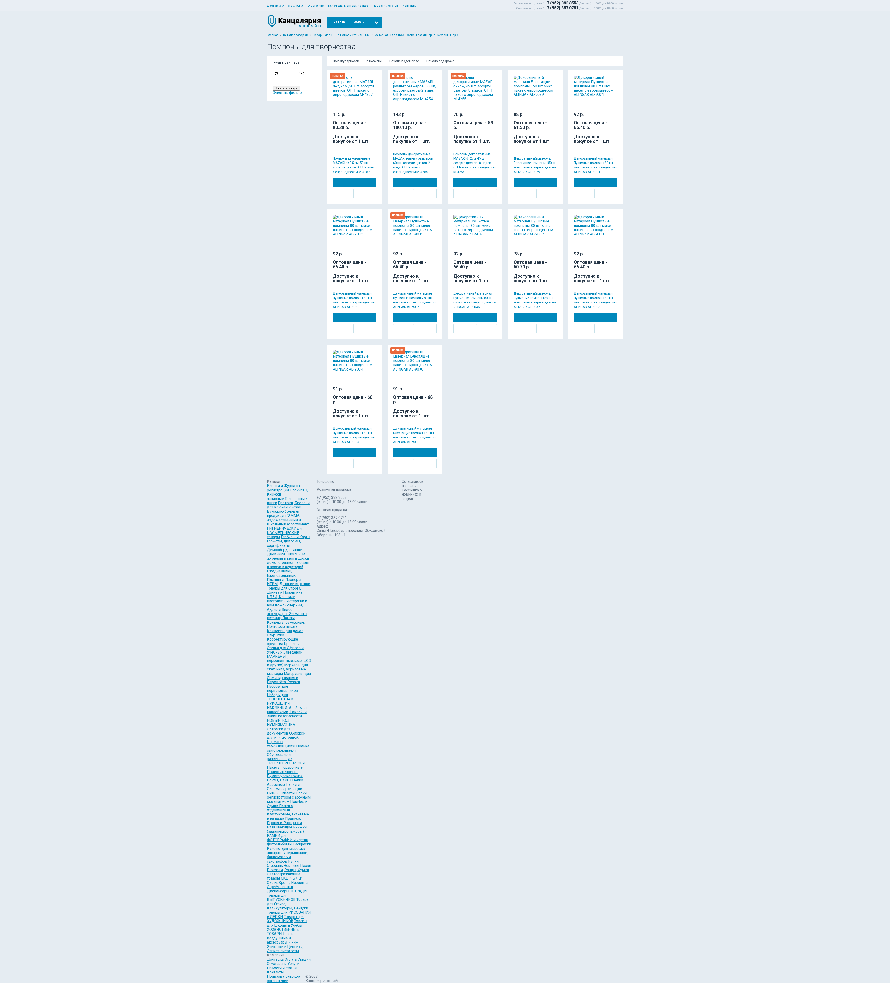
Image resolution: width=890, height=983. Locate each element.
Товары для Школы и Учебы (287, 923)
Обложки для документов (278, 731)
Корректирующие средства (282, 641)
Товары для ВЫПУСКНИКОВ (281, 897)
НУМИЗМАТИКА (281, 724)
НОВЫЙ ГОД (278, 720)
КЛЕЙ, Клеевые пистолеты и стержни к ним (287, 601)
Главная (272, 35)
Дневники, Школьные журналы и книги (286, 556)
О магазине (316, 5)
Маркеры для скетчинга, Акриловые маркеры (287, 669)
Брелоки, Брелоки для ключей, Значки (288, 505)
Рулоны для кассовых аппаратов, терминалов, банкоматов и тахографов (287, 855)
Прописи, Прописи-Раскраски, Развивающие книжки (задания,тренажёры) (287, 825)
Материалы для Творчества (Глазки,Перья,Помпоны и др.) (416, 35)
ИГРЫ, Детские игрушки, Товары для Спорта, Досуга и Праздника (289, 588)
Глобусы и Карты (295, 537)
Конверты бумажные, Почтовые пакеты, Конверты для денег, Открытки (286, 628)
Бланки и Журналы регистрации (283, 487)
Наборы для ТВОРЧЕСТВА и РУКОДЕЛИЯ (341, 35)
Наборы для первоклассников (282, 688)
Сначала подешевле (403, 61)
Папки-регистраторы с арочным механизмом (289, 797)
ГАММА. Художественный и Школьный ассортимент (288, 519)
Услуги (293, 963)
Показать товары (286, 88)
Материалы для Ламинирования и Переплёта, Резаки (289, 677)
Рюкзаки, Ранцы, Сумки (288, 870)
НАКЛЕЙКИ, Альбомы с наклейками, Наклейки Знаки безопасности (287, 712)
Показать (333, 65)
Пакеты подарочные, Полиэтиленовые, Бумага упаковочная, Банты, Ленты (285, 773)
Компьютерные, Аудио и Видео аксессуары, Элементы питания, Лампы (287, 611)
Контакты (410, 5)
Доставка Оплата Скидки (285, 5)
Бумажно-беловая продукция (283, 513)
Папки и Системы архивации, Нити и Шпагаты (285, 788)
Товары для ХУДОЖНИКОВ (285, 919)
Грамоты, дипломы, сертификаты (284, 543)
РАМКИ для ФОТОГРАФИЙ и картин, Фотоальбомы (288, 839)
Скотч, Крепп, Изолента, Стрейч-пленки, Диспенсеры (287, 886)
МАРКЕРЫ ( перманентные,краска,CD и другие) (289, 660)
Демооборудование (284, 550)
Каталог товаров (295, 35)
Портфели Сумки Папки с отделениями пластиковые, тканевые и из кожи (288, 810)
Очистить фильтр (287, 92)
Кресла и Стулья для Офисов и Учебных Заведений (285, 647)
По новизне (373, 61)
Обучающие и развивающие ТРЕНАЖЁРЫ (279, 758)
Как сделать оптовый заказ (348, 5)
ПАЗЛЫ (298, 763)
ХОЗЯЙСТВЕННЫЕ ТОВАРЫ (283, 931)
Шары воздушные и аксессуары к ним (282, 937)
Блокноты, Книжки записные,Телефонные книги (287, 496)
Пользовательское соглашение (283, 978)
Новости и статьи (385, 5)
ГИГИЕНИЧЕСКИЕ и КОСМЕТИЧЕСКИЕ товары (284, 532)
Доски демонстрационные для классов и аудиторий (288, 562)
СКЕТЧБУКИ (292, 878)
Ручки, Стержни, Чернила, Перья (289, 863)
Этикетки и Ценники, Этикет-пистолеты (285, 948)
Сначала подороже (439, 61)
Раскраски (302, 844)
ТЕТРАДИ (298, 891)
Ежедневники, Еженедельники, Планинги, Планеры (284, 575)
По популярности (346, 61)
